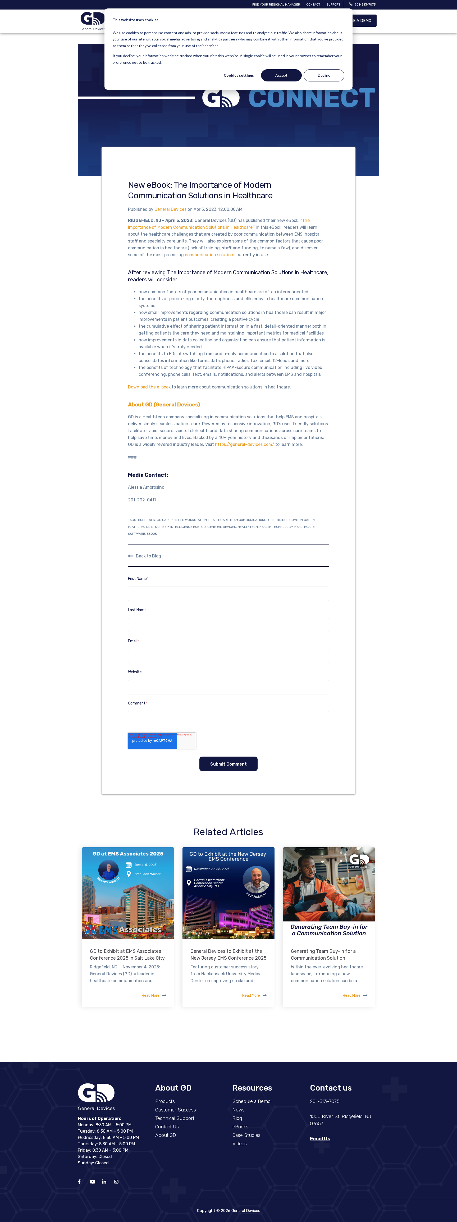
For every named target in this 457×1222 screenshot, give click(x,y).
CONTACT (313, 4)
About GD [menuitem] (165, 1135)
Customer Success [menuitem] (175, 1110)
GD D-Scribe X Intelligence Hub (173, 527)
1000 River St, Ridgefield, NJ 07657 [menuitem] (340, 1120)
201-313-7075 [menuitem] (325, 1101)
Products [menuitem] (165, 1101)
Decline (324, 75)
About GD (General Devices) (164, 404)
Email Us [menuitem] (320, 1139)
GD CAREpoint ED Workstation (182, 520)
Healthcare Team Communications (237, 520)
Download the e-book (149, 387)
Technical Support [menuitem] (174, 1118)
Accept (281, 75)
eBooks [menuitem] (240, 1127)
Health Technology (276, 527)
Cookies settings (239, 75)
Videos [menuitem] (239, 1144)
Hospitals (146, 520)
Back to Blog (148, 555)
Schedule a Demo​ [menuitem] (251, 1101)
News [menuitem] (238, 1110)
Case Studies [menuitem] (246, 1135)
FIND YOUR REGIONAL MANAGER (276, 4)
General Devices (171, 209)
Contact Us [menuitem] (167, 1127)
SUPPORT (333, 4)
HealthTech (248, 527)
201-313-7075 (365, 4)
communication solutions (210, 254)
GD (203, 527)
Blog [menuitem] (237, 1118)
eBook (152, 534)
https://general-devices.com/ (244, 444)
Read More (150, 995)
